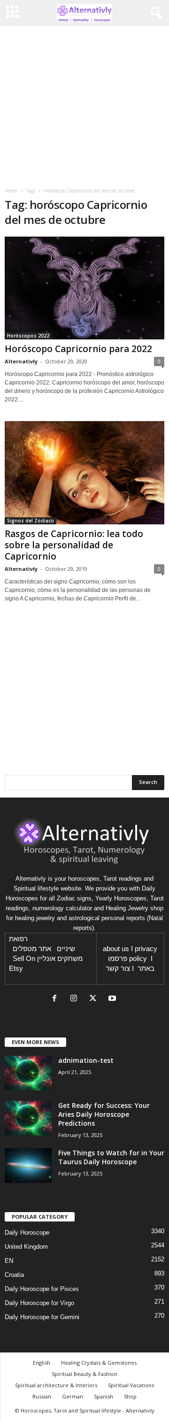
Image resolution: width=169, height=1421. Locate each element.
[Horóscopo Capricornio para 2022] (84, 288)
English (41, 1362)
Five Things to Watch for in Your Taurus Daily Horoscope (111, 1157)
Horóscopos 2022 (28, 335)
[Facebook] (56, 999)
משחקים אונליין (60, 958)
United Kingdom (26, 1246)
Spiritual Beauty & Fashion (84, 1373)
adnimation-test (86, 1060)
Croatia (14, 1274)
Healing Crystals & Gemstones (99, 1362)
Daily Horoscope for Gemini (42, 1317)
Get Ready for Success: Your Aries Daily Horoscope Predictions (104, 1114)
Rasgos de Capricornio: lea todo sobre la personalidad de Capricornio (74, 545)
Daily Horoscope (27, 1232)
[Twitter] (95, 999)
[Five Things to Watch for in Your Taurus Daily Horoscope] (28, 1165)
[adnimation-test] (28, 1073)
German (72, 1396)
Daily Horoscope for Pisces (42, 1288)
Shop (130, 1396)
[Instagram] (75, 999)
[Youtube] (113, 999)
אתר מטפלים (32, 948)
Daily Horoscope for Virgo (39, 1302)
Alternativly (21, 361)
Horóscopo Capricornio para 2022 (78, 349)
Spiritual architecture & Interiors (56, 1385)
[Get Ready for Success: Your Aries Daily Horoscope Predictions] (28, 1118)
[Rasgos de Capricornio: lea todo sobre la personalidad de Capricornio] (84, 472)
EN (9, 1260)
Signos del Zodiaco (30, 520)
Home (11, 190)
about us (116, 948)
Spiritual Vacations (131, 1385)
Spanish (103, 1396)
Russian (41, 1396)
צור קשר (118, 968)
